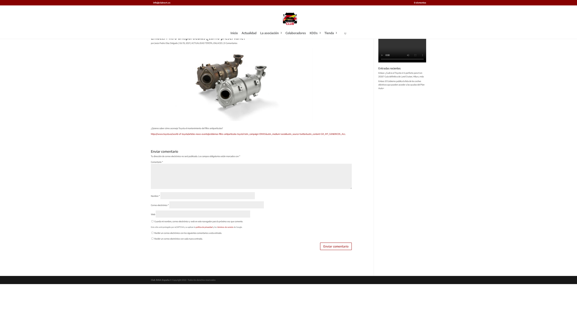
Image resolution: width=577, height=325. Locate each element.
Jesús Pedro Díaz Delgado (166, 43)
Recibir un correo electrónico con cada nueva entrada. (178, 238)
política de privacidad (204, 227)
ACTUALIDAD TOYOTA (201, 43)
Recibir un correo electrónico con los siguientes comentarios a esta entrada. (188, 233)
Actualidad (249, 33)
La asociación (269, 33)
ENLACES (217, 43)
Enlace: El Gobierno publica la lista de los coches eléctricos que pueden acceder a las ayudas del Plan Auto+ (401, 85)
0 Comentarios (230, 43)
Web (153, 214)
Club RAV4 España (160, 280)
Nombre (155, 196)
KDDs (314, 33)
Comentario (157, 162)
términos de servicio (225, 227)
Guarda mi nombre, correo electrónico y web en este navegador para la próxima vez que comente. (198, 221)
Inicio (234, 33)
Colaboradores (295, 33)
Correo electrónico (160, 205)
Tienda (329, 33)
